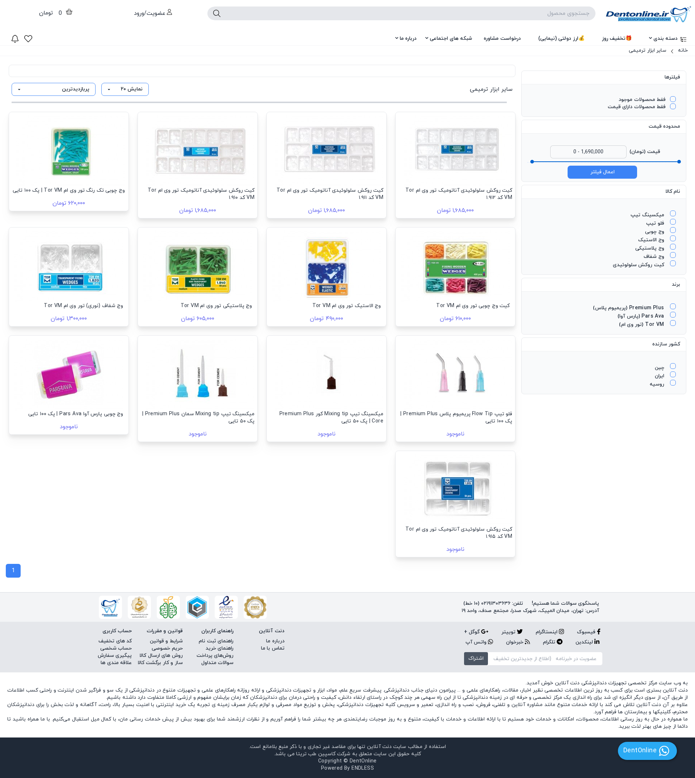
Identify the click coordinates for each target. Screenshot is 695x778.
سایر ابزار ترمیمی (647, 50)
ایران (660, 376)
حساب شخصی (116, 648)
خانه (683, 50)
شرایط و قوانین (166, 641)
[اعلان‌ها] (15, 38)
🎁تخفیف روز (617, 38)
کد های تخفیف (115, 641)
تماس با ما (273, 648)
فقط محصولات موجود (642, 99)
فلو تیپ (656, 223)
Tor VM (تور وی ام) (642, 324)
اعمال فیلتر (602, 172)
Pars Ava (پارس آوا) (642, 316)
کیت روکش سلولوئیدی (639, 265)
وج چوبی (655, 231)
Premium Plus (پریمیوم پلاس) (629, 308)
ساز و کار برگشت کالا (160, 662)
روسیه (658, 384)
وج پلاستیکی (650, 248)
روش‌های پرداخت (215, 655)
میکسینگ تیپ (648, 215)
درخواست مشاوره (502, 38)
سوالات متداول (217, 662)
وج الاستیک (652, 240)
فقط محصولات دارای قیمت (637, 106)
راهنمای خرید (219, 648)
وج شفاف (655, 256)
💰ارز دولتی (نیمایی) (561, 38)
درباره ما (408, 38)
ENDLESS (362, 768)
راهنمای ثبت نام (216, 641)
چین (660, 367)
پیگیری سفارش (115, 655)
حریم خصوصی (167, 648)
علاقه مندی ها (116, 662)
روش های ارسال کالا (160, 655)
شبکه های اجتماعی (451, 38)
